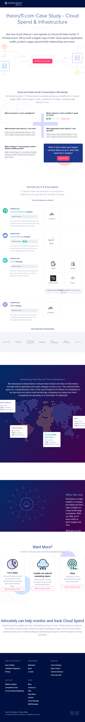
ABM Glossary (33, 704)
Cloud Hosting (17, 237)
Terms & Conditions (11, 712)
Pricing (7, 672)
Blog (29, 684)
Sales (30, 668)
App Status (32, 694)
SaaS (12, 262)
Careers (31, 697)
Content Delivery (18, 212)
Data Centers (55, 668)
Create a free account (12, 589)
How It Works (10, 665)
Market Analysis (11, 684)
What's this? (65, 119)
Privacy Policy (23, 712)
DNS (12, 306)
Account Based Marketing (14, 691)
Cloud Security (56, 675)
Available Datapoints (12, 668)
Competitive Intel (11, 687)
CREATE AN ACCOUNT (42, 61)
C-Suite (30, 672)
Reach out (63, 158)
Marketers (31, 665)
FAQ (29, 691)
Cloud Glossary (33, 701)
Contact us (32, 687)
